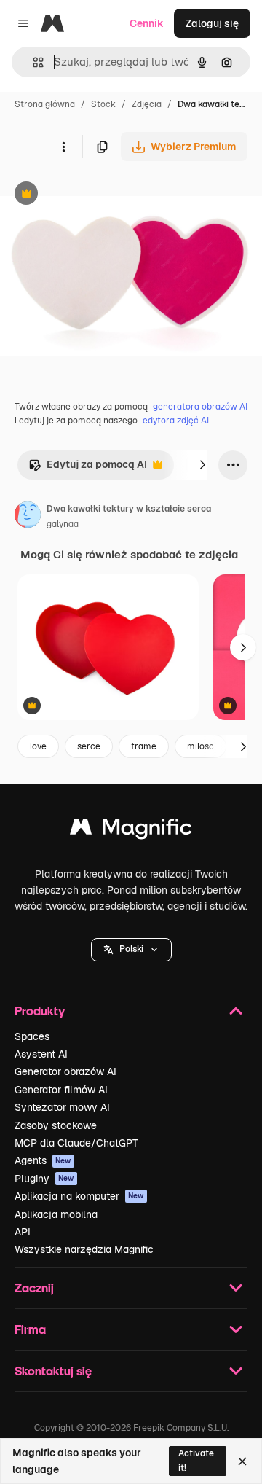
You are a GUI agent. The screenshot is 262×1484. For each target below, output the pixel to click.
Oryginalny (100, 195)
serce (88, 746)
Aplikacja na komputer (79, 1196)
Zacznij (34, 1287)
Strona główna (45, 104)
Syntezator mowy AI (62, 1107)
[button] (131, 949)
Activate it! (196, 1460)
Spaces (32, 1036)
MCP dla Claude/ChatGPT (76, 1142)
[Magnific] (131, 830)
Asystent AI (41, 1054)
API (23, 1231)
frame (143, 746)
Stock (103, 104)
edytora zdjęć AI (176, 420)
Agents (43, 1160)
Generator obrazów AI (65, 1071)
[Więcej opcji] (63, 146)
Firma (30, 1329)
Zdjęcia (147, 104)
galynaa (63, 524)
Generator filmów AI (61, 1089)
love (38, 746)
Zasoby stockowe (56, 1125)
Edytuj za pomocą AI (87, 468)
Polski (131, 949)
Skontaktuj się (53, 1370)
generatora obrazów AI (200, 407)
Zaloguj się (212, 23)
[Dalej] (202, 465)
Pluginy (44, 1178)
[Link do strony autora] (28, 516)
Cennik (147, 23)
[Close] (242, 1461)
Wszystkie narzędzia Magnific (84, 1249)
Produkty (40, 1010)
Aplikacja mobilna (56, 1214)
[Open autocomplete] (32, 62)
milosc (200, 746)
